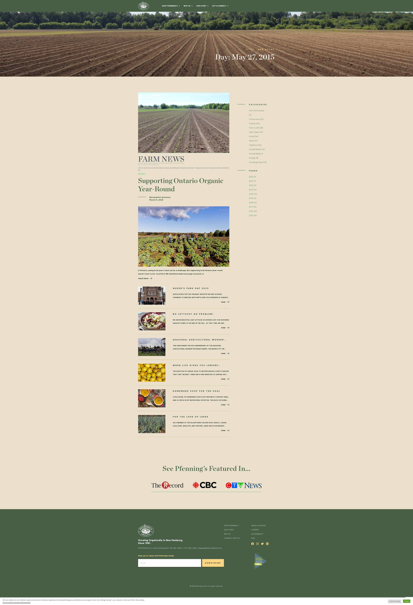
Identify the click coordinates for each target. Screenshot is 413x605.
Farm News (161, 159)
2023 (251, 181)
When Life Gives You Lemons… (197, 365)
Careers (255, 530)
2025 (251, 177)
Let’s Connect (219, 6)
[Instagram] (257, 543)
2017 (251, 207)
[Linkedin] (267, 543)
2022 (251, 185)
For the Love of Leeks (191, 417)
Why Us (187, 6)
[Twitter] (262, 543)
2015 (251, 215)
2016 (251, 211)
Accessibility (257, 534)
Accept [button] (406, 601)
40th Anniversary (256, 111)
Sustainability (255, 149)
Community (254, 119)
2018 (251, 202)
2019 (251, 198)
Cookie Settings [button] (394, 601)
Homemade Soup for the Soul (196, 391)
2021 (251, 190)
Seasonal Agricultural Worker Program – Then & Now (198, 340)
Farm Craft (254, 128)
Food (251, 136)
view (223, 302)
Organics (253, 145)
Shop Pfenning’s (170, 6)
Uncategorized (256, 162)
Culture (252, 123)
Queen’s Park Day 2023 (191, 288)
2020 (251, 194)
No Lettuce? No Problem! (193, 314)
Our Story (201, 6)
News (251, 141)
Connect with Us (232, 538)
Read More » (142, 173)
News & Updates (258, 526)
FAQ (253, 538)
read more (143, 278)
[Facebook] (252, 543)
